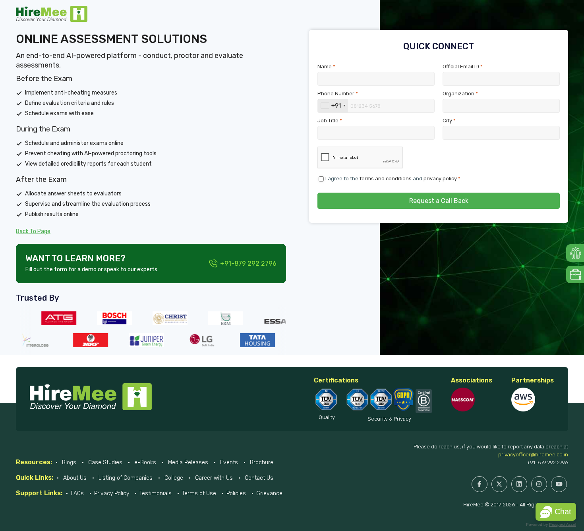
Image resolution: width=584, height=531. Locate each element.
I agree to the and (392, 179)
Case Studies (104, 462)
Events (228, 462)
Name (326, 67)
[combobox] (333, 105)
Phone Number (337, 94)
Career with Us (213, 478)
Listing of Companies (125, 478)
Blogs (68, 462)
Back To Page (33, 231)
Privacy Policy (111, 493)
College (173, 478)
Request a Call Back (438, 201)
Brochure (260, 462)
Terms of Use (199, 493)
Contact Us (258, 478)
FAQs (77, 493)
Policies (236, 493)
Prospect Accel (562, 524)
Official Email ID (463, 67)
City (449, 121)
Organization (460, 94)
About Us (74, 478)
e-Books (144, 462)
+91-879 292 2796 (547, 462)
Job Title (329, 121)
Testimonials (155, 493)
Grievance (269, 493)
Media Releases (187, 462)
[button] (556, 512)
